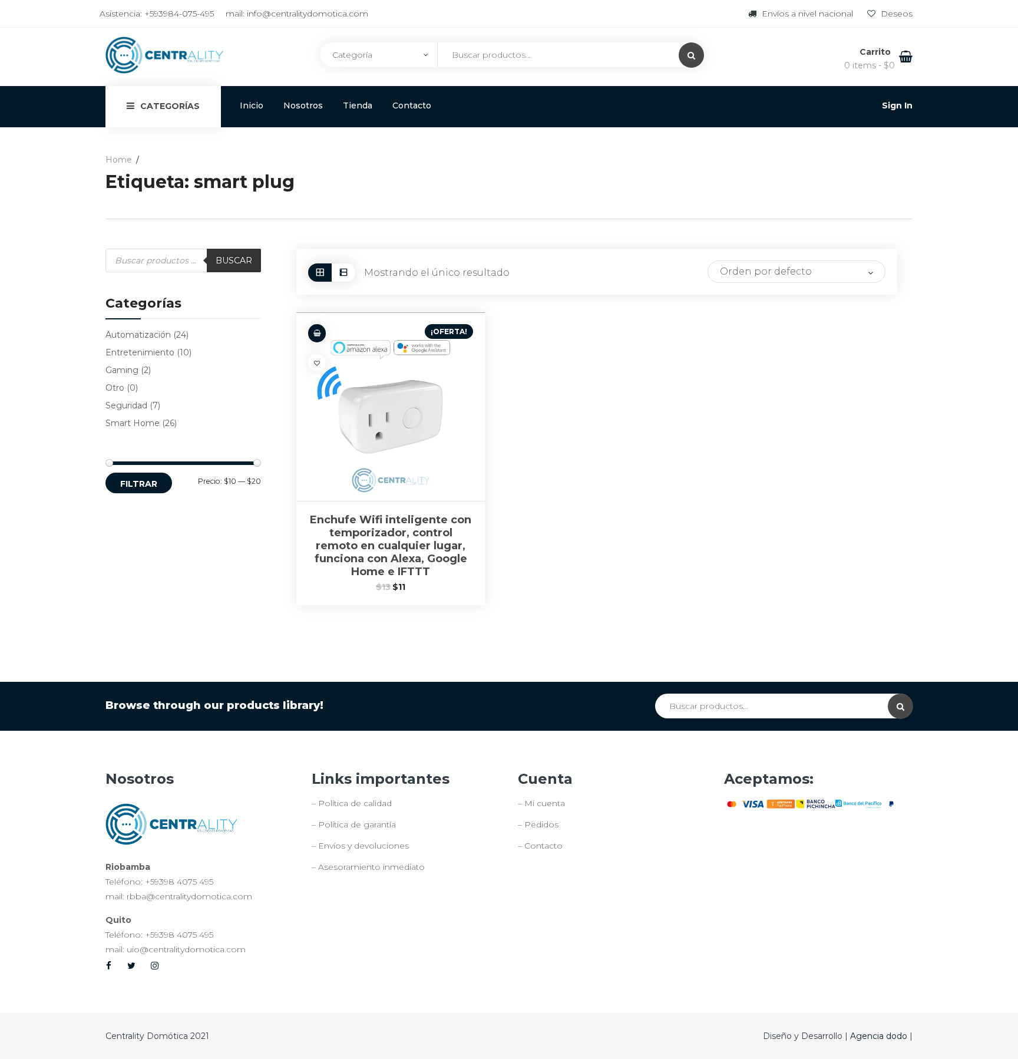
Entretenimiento (139, 352)
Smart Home (132, 423)
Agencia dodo (880, 1036)
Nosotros (303, 105)
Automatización (138, 334)
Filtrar (138, 484)
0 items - (869, 65)
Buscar (234, 260)
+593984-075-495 (179, 13)
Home (118, 159)
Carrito (876, 52)
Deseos (895, 13)
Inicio (251, 105)
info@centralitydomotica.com (307, 13)
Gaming (121, 370)
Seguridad (126, 405)
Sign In (897, 105)
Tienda (357, 105)
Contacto (411, 105)
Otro (114, 387)
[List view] (343, 272)
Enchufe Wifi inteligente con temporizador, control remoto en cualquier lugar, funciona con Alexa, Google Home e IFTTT (390, 545)
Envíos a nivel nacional (807, 13)
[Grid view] (320, 272)
